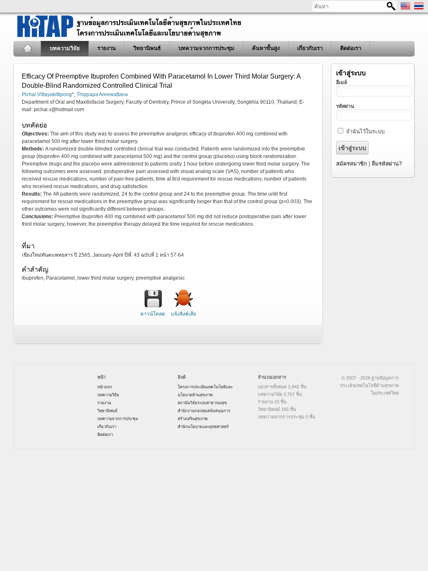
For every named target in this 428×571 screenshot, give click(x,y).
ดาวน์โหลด (152, 314)
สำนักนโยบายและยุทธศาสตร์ (203, 426)
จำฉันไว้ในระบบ (365, 131)
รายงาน (106, 48)
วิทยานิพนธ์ (147, 48)
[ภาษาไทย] (419, 9)
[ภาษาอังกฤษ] (405, 9)
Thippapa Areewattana (102, 94)
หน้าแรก (27, 48)
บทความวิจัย (65, 48)
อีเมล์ (341, 82)
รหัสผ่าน (345, 106)
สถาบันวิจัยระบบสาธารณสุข (202, 402)
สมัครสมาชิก (351, 164)
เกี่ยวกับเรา (310, 48)
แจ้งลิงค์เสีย (183, 314)
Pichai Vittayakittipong (47, 94)
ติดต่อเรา (350, 48)
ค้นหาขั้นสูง (266, 48)
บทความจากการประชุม (206, 48)
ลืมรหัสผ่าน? (387, 164)
